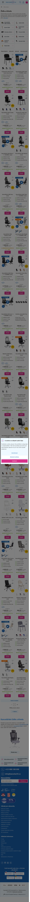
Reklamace (3, 843)
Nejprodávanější (23, 51)
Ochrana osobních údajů (7, 849)
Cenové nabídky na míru (7, 814)
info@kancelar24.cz (13, 774)
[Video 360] (21, 81)
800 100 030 (12, 769)
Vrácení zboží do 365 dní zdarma (22, 763)
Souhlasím (14, 461)
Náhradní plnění (5, 808)
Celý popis (5, 17)
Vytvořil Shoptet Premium (11, 894)
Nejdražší (17, 51)
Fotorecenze (4, 828)
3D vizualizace (4, 832)
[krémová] (6, 555)
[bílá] (24, 473)
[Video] (21, 163)
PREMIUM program (6, 822)
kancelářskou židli (23, 724)
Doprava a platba (5, 810)
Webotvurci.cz (21, 894)
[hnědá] (20, 270)
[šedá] (6, 68)
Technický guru (5, 826)
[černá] (3, 68)
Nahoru (15, 711)
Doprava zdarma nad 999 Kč (8, 763)
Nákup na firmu (5, 812)
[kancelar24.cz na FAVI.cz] (3, 795)
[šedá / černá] (24, 594)
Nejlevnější (11, 51)
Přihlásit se (23, 781)
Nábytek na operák (5, 824)
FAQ (2, 854)
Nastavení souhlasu (14, 457)
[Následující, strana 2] (14, 704)
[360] (7, 81)
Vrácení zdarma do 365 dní (7, 816)
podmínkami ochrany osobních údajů (9, 785)
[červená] (20, 109)
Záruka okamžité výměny (7, 830)
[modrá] (10, 68)
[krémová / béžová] (16, 594)
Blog (2, 845)
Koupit (7, 91)
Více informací (14, 452)
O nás (2, 839)
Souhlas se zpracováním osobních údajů (11, 851)
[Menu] (3, 2)
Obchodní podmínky (6, 847)
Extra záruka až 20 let (9, 759)
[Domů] (2, 7)
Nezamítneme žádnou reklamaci (22, 759)
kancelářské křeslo (18, 726)
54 (17, 704)
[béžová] (24, 270)
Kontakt (3, 841)
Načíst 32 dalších (14, 700)
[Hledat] (20, 2)
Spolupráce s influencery (7, 856)
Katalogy (3, 853)
